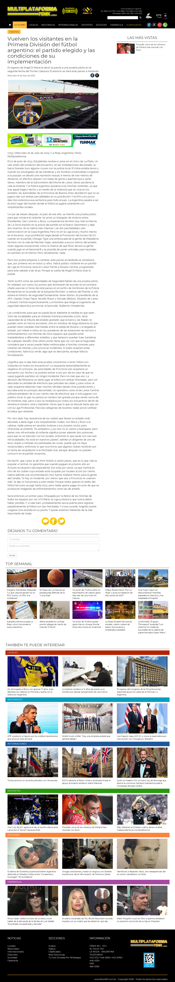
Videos (52, 948)
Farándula (116, 25)
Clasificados (133, 25)
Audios (52, 946)
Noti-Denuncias (57, 954)
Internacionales (68, 25)
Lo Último (19, 25)
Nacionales (48, 25)
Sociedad (101, 25)
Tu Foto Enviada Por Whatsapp (65, 957)
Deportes (87, 25)
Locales (33, 25)
